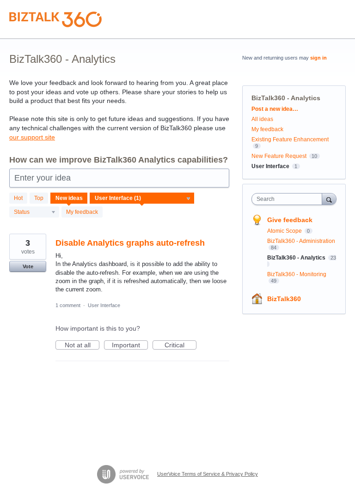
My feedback (82, 212)
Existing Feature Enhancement (290, 139)
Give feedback (289, 220)
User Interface (104, 305)
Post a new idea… (274, 109)
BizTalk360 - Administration (301, 241)
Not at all (82, 345)
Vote (28, 266)
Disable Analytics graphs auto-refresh (130, 243)
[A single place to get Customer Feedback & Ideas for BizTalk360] (55, 19)
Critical (180, 345)
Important (130, 345)
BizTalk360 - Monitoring (296, 274)
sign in (318, 57)
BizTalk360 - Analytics (297, 257)
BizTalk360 (284, 298)
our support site (32, 137)
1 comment (67, 305)
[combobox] (289, 199)
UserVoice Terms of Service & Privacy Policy (207, 474)
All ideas (262, 119)
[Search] (329, 199)
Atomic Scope (285, 231)
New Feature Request (278, 156)
